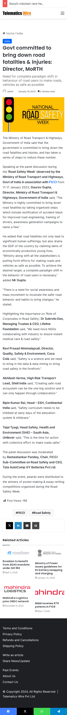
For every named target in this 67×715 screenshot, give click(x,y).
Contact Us (10, 682)
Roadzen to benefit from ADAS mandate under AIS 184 (16, 564)
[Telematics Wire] (17, 13)
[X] (9, 525)
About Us (9, 676)
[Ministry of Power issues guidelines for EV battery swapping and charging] (49, 554)
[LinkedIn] (18, 525)
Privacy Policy (12, 634)
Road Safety (42, 512)
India (19, 33)
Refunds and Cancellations (21, 640)
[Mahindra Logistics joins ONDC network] (17, 589)
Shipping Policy (13, 646)
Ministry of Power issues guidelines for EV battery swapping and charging (48, 568)
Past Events (11, 670)
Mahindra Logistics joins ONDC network (16, 599)
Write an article (13, 655)
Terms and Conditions (17, 628)
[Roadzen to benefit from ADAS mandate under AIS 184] (17, 553)
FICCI (53, 182)
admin (10, 91)
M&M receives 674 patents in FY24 (47, 605)
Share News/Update (16, 661)
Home (9, 33)
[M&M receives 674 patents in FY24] (49, 591)
